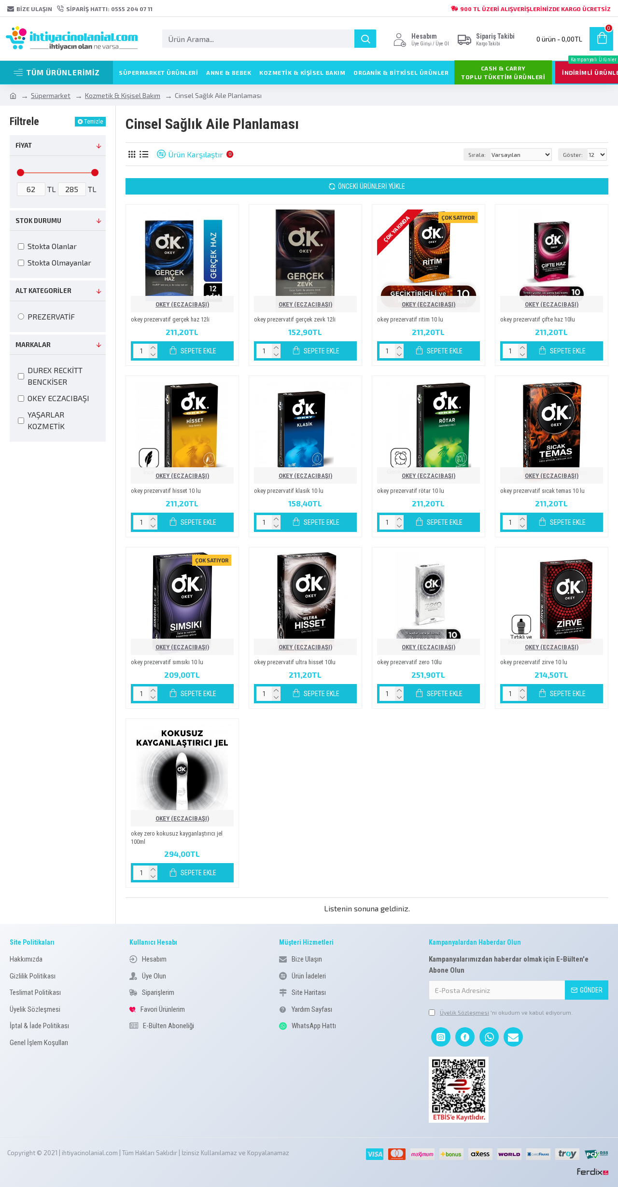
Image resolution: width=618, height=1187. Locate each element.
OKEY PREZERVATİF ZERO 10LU (409, 662)
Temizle (93, 121)
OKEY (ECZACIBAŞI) (182, 304)
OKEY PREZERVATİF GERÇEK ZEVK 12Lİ (295, 319)
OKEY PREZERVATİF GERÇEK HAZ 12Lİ (170, 319)
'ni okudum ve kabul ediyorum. (506, 1012)
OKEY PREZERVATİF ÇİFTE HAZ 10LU (537, 319)
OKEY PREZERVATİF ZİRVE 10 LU (533, 662)
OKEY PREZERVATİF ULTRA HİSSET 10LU (295, 662)
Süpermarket (50, 95)
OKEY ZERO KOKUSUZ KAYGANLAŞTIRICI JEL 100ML (177, 837)
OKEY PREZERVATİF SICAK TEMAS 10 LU (542, 490)
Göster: (573, 154)
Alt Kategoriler (43, 290)
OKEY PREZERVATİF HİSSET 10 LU (166, 490)
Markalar (33, 345)
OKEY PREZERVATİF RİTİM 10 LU (410, 319)
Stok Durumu (38, 220)
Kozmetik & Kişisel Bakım (122, 95)
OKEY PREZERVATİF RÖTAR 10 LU (410, 490)
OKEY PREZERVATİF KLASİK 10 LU (288, 490)
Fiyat (23, 145)
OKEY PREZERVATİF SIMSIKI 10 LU (167, 662)
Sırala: (477, 154)
